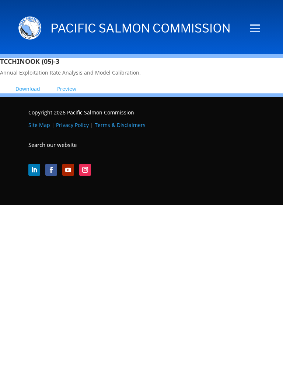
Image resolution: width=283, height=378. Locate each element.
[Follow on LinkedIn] (34, 170)
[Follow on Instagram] (85, 170)
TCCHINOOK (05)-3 (29, 61)
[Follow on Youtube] (68, 170)
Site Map (39, 124)
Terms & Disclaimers (120, 124)
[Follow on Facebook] (51, 170)
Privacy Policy (72, 124)
